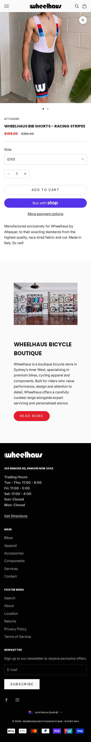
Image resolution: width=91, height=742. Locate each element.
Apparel (10, 545)
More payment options (45, 214)
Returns (10, 621)
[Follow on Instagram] (17, 700)
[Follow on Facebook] (6, 700)
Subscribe (21, 684)
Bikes (8, 538)
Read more (32, 416)
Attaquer (11, 119)
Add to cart (45, 190)
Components (14, 561)
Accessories (13, 553)
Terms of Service (17, 636)
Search (9, 598)
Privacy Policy (15, 629)
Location (11, 613)
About (9, 606)
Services (11, 569)
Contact (10, 576)
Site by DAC (71, 721)
